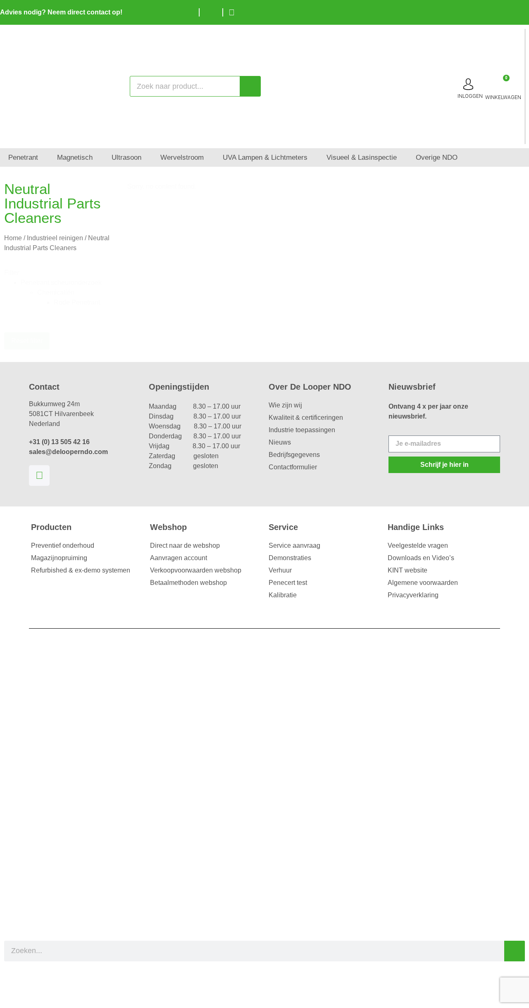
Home (13, 237)
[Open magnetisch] (98, 157)
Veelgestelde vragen (418, 545)
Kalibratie (283, 595)
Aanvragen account (178, 557)
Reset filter (27, 340)
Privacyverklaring (413, 595)
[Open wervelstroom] (209, 157)
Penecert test (288, 582)
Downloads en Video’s (421, 557)
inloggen (470, 96)
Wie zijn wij (285, 405)
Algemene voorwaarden (423, 582)
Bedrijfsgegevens (294, 454)
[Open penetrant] (43, 157)
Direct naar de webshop (185, 545)
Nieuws (280, 442)
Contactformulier (293, 467)
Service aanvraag (294, 545)
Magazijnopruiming (59, 557)
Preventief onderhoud (62, 545)
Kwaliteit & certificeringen (306, 417)
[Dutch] (496, 11)
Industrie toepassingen (302, 429)
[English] (508, 11)
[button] (66, 283)
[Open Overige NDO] (463, 157)
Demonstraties (290, 557)
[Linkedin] (39, 475)
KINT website (407, 570)
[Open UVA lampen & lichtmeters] (313, 157)
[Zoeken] (250, 86)
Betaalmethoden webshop (188, 582)
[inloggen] (468, 84)
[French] (521, 11)
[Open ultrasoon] (146, 157)
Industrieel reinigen (55, 237)
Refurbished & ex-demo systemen (80, 570)
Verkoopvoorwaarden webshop (195, 570)
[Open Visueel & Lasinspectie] (402, 157)
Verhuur (280, 570)
